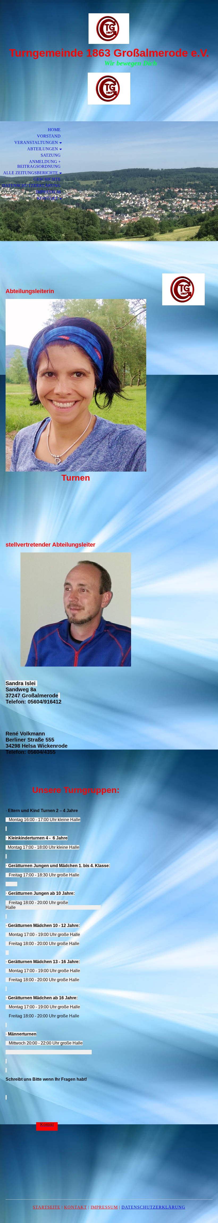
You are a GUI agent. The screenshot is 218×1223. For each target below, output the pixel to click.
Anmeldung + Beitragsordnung (39, 164)
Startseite (46, 1207)
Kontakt (47, 198)
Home (54, 129)
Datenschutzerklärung (31, 185)
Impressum (48, 192)
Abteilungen (42, 149)
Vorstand (49, 136)
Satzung (51, 155)
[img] (109, 28)
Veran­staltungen (36, 142)
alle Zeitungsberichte (30, 172)
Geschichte (47, 179)
